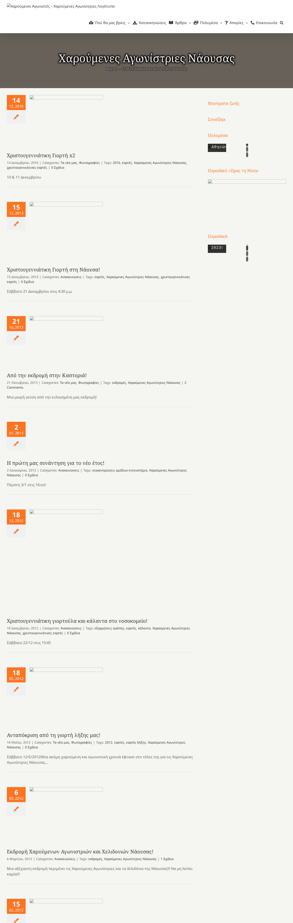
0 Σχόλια (57, 167)
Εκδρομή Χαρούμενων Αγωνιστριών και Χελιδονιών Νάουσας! (66, 813)
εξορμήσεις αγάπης (109, 628)
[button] (281, 22)
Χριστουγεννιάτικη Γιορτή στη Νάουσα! (66, 229)
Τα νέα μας (69, 162)
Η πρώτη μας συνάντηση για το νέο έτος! (55, 462)
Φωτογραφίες (89, 162)
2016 (116, 162)
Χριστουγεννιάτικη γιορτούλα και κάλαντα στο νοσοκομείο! (66, 558)
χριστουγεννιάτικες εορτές (27, 167)
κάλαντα (144, 628)
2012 (108, 742)
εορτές (127, 162)
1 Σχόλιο (167, 859)
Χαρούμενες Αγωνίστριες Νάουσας (160, 162)
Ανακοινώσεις (71, 277)
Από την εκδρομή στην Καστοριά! (66, 339)
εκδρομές (119, 382)
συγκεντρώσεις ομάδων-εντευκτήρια (119, 470)
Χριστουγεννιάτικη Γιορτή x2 (66, 118)
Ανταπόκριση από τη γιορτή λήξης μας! (66, 694)
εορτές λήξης (136, 742)
